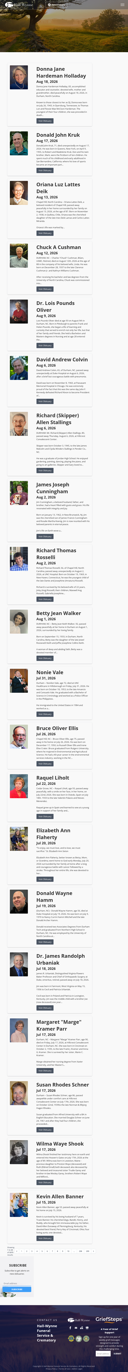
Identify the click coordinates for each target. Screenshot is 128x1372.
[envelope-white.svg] (76, 1327)
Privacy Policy (51, 1369)
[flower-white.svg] (87, 1327)
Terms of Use (64, 1369)
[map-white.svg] (81, 1327)
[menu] (122, 4)
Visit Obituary (45, 120)
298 (80, 1251)
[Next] (93, 1251)
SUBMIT (117, 1353)
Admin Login (77, 1369)
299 (87, 1251)
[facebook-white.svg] (70, 1327)
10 (68, 1251)
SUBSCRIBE (17, 1289)
